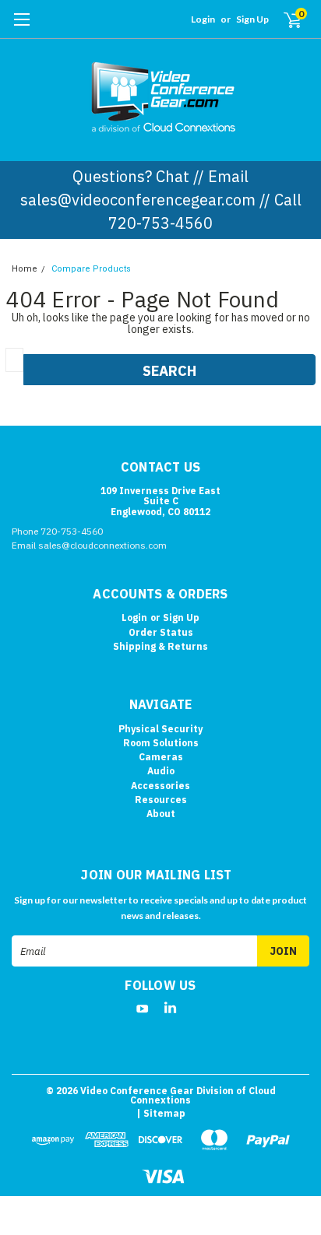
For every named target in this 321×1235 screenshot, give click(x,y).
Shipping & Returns (160, 646)
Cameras (161, 757)
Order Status (161, 632)
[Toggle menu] (21, 27)
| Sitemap (160, 1113)
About (160, 814)
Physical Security (160, 729)
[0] (283, 19)
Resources (161, 800)
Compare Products (91, 269)
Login (203, 19)
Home (24, 269)
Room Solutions (161, 743)
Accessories (160, 786)
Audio (161, 771)
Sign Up (252, 19)
